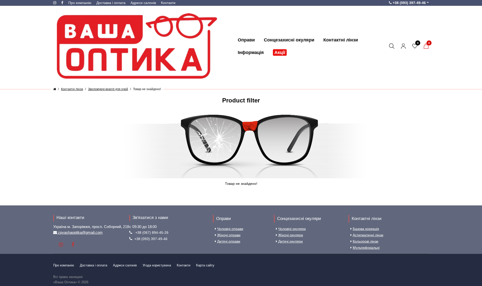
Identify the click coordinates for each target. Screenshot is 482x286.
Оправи (223, 218)
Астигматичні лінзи (368, 235)
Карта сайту (205, 265)
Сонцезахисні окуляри (299, 218)
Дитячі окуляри (290, 241)
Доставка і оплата (111, 3)
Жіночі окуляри (290, 235)
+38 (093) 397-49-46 (150, 239)
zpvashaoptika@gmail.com (80, 232)
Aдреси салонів (143, 3)
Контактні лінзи (367, 218)
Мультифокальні (366, 248)
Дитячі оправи (228, 241)
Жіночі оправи (228, 235)
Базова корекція (366, 229)
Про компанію (79, 3)
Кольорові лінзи (365, 241)
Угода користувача (157, 265)
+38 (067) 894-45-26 (151, 233)
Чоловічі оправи (230, 229)
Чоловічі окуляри (292, 229)
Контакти (168, 3)
